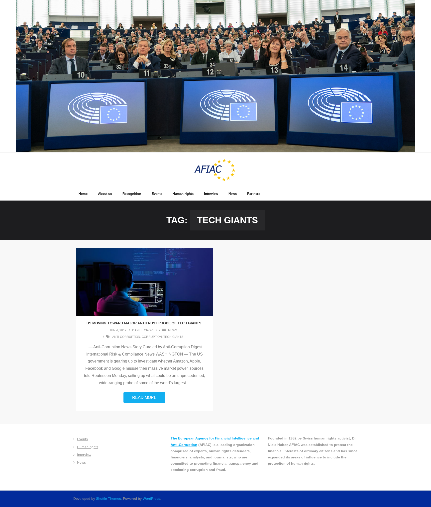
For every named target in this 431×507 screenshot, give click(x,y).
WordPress (151, 499)
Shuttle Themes (108, 499)
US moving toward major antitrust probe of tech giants (144, 323)
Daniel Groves (144, 330)
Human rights (87, 447)
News (172, 330)
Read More (144, 397)
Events (82, 439)
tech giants (173, 337)
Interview (84, 455)
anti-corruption (126, 337)
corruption (152, 337)
